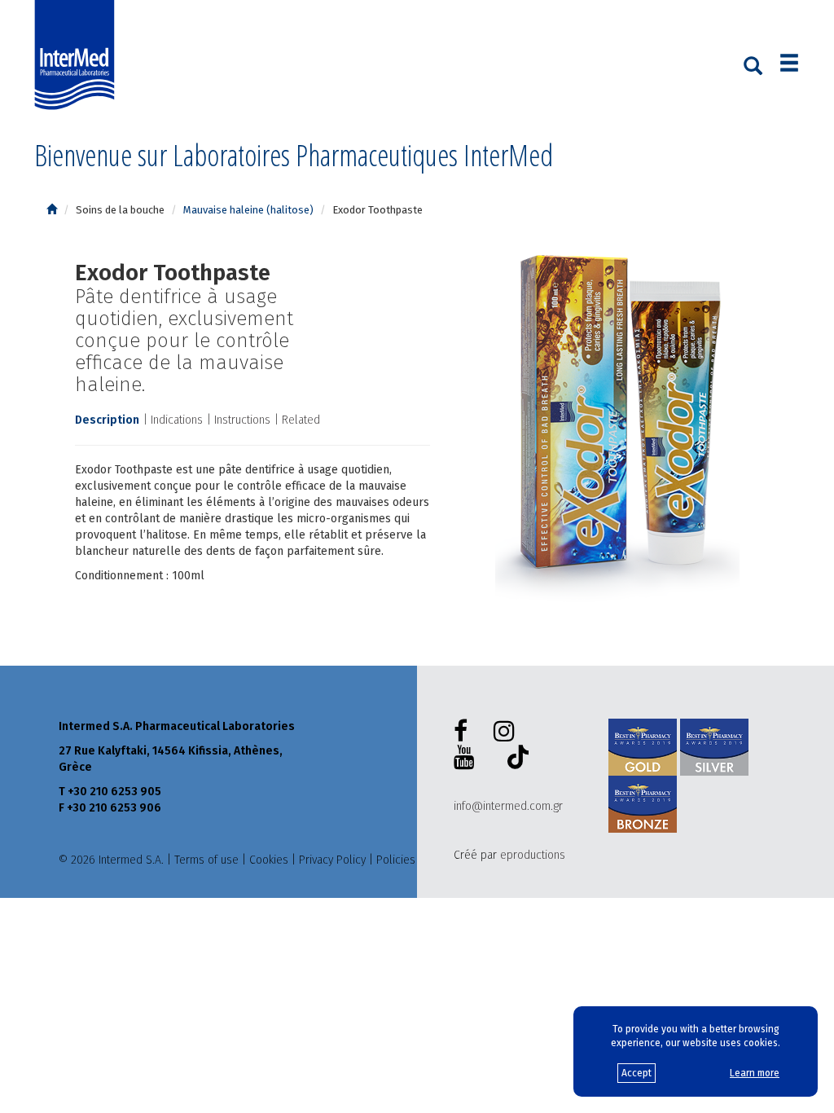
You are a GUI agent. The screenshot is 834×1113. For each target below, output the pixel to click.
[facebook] (464, 732)
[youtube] (467, 758)
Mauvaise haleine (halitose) (248, 210)
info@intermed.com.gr (508, 806)
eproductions (532, 855)
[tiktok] (515, 759)
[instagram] (507, 732)
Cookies (268, 860)
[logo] (78, 55)
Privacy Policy (332, 860)
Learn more (754, 1073)
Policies (395, 860)
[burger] (789, 64)
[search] (753, 64)
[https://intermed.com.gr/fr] (51, 210)
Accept (636, 1073)
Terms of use (206, 860)
